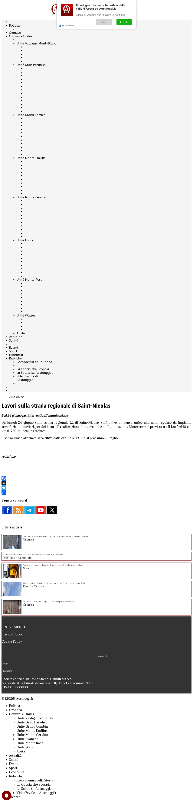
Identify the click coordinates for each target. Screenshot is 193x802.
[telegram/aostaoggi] (29, 510)
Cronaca (15, 32)
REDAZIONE (7, 671)
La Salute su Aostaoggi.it (35, 373)
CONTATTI (6, 664)
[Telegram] (96, 487)
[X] (96, 483)
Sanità (13, 340)
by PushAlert (68, 25)
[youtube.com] (40, 510)
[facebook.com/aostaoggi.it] (7, 510)
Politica (14, 25)
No (104, 22)
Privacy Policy (12, 634)
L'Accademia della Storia (34, 362)
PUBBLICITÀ (102, 656)
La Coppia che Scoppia (33, 369)
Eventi (13, 347)
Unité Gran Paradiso (31, 65)
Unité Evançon (27, 240)
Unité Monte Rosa (29, 279)
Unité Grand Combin (31, 115)
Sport (13, 351)
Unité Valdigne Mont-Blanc (36, 43)
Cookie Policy (12, 641)
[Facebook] (96, 478)
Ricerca (14, 797)
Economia (16, 355)
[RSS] (18, 510)
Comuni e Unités (20, 36)
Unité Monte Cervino (31, 197)
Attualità (15, 337)
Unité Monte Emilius (31, 158)
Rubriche (15, 358)
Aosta (21, 333)
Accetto (124, 22)
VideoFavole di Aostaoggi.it (27, 378)
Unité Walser (26, 315)
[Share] (96, 492)
